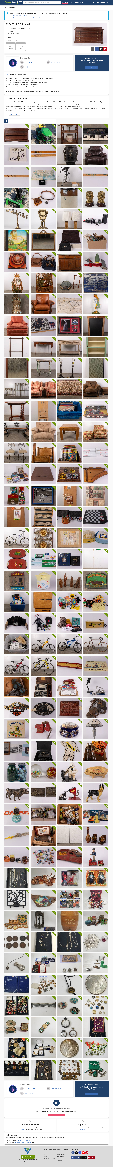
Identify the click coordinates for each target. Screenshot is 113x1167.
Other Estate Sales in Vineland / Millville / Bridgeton (26, 17)
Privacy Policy (60, 1156)
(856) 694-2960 (29, 67)
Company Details (56, 62)
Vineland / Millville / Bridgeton (23, 1142)
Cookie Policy (60, 1162)
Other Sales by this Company (20, 15)
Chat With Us (29, 1157)
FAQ (45, 1154)
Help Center (60, 1160)
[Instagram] (79, 1152)
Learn (45, 1156)
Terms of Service (61, 1154)
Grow (49, 1158)
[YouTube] (83, 1152)
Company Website (30, 62)
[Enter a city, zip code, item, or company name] (59, 2)
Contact (46, 1162)
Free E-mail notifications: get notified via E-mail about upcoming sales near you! (56, 1150)
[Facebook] (73, 1152)
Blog (45, 1160)
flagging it (82, 1129)
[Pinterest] (86, 1152)
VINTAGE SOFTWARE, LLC (31, 1159)
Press (58, 1158)
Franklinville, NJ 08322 (24, 1140)
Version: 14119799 (27, 1165)
